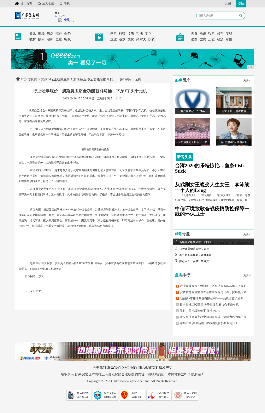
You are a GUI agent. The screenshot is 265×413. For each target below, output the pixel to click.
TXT (154, 367)
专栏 (229, 33)
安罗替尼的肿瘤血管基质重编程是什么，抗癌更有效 (212, 292)
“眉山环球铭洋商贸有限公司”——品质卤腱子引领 (210, 298)
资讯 (32, 33)
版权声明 (165, 367)
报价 (211, 33)
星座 (58, 39)
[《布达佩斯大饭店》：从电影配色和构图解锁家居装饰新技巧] (192, 131)
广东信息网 (29, 79)
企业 (113, 39)
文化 (131, 39)
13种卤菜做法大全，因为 (192, 248)
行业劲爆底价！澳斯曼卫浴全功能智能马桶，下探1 (211, 286)
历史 (211, 39)
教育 (32, 39)
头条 (67, 33)
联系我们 (114, 367)
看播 (229, 39)
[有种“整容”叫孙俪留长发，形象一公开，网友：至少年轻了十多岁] (234, 131)
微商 (203, 39)
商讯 (203, 33)
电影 (50, 39)
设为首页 (26, 3)
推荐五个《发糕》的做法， (193, 261)
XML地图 (129, 367)
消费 (194, 39)
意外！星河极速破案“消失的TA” (199, 310)
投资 (151, 39)
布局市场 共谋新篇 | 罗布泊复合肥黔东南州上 (207, 323)
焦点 (50, 33)
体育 (113, 33)
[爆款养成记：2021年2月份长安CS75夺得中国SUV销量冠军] (192, 100)
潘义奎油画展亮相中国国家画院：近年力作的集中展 (212, 317)
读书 (131, 33)
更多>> (247, 80)
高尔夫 (141, 39)
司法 (139, 33)
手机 (67, 3)
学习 (148, 33)
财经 (41, 33)
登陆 (241, 3)
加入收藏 (48, 3)
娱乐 (41, 39)
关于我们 (99, 367)
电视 (67, 39)
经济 (220, 39)
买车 (220, 33)
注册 (228, 3)
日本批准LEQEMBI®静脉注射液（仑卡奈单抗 (208, 304)
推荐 (58, 33)
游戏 (122, 39)
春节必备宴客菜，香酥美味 (193, 255)
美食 (194, 33)
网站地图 (144, 367)
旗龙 (41, 276)
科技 (122, 33)
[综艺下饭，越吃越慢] (234, 100)
